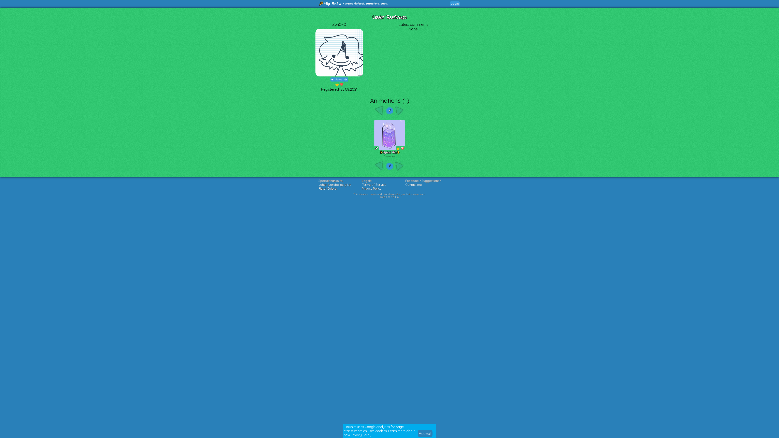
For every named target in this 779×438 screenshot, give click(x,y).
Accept (425, 433)
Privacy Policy (361, 435)
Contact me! (413, 185)
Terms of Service (374, 185)
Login (455, 3)
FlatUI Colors (327, 188)
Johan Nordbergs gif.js (334, 185)
